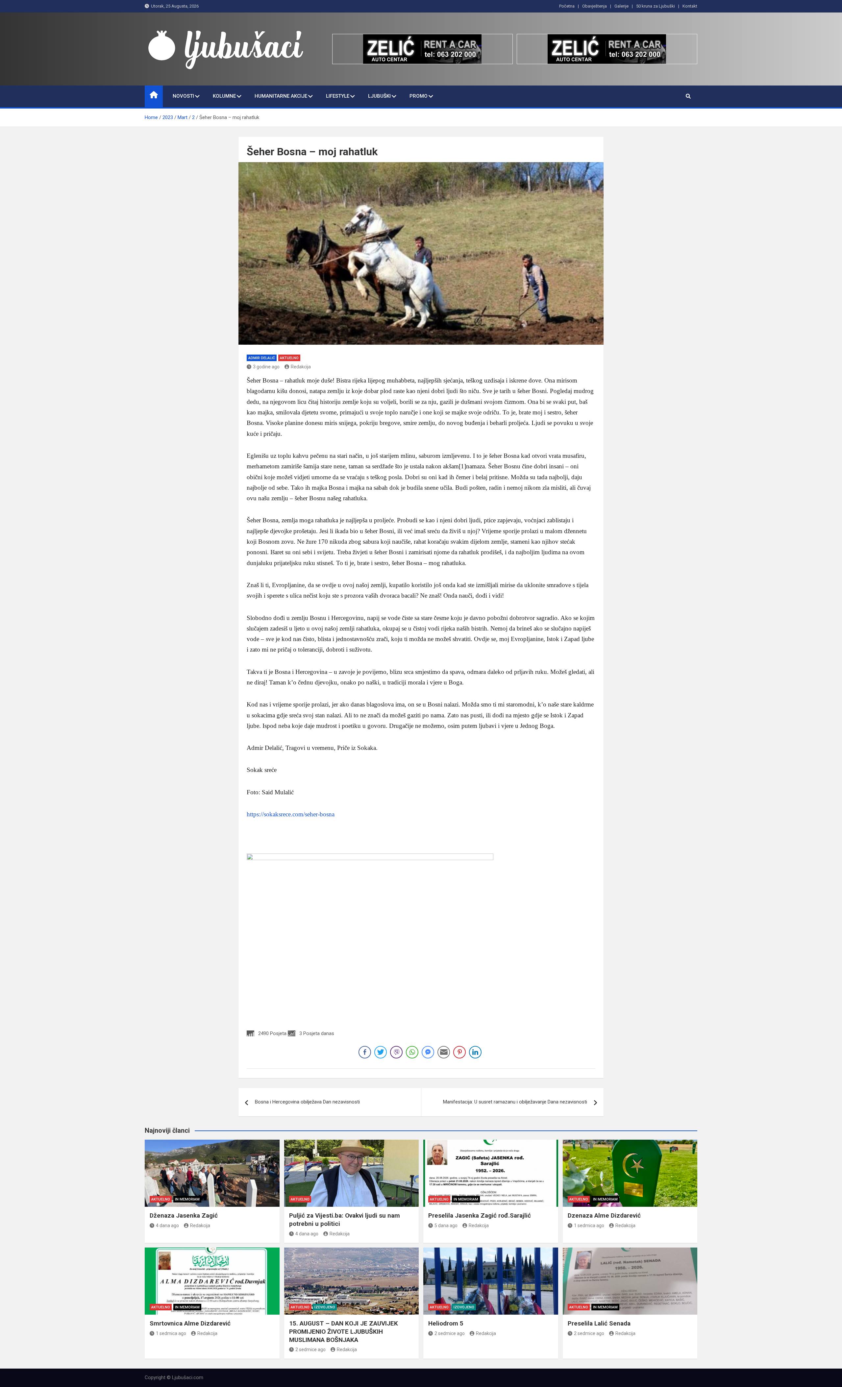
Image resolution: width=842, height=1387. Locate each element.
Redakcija (301, 366)
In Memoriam (187, 1199)
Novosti (183, 96)
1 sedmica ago (589, 1225)
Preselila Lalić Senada (599, 1323)
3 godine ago (266, 366)
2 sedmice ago (310, 1349)
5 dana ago (446, 1225)
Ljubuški (379, 96)
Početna (567, 6)
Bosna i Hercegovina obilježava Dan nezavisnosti (307, 1102)
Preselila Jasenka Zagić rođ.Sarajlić (479, 1215)
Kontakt (689, 6)
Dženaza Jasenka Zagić (184, 1215)
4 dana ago (167, 1225)
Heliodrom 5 (445, 1323)
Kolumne (224, 96)
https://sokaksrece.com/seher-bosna (290, 814)
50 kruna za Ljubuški (655, 6)
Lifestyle (337, 96)
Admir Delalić (261, 358)
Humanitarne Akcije (281, 96)
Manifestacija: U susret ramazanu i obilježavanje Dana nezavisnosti (515, 1102)
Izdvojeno (324, 1307)
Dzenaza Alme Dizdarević (604, 1215)
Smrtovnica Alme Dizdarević (190, 1323)
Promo (418, 96)
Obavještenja (594, 6)
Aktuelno (289, 358)
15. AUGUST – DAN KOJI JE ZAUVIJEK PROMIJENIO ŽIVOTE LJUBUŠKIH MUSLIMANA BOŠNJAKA (343, 1331)
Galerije (621, 6)
